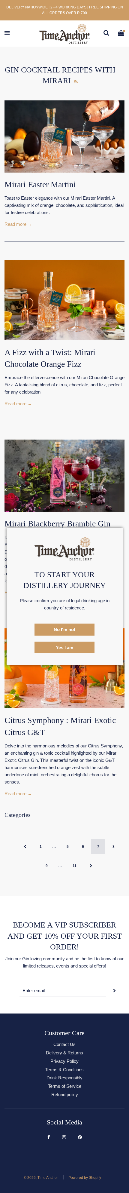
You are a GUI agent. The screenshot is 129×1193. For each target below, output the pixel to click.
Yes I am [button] (64, 647)
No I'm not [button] (64, 629)
